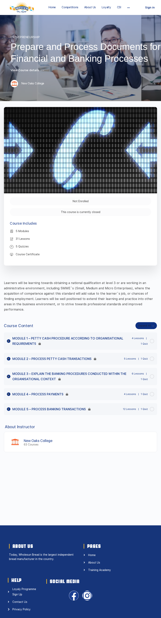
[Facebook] (74, 595)
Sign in (150, 7)
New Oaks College (38, 441)
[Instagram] (87, 595)
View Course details (25, 70)
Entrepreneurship (25, 37)
